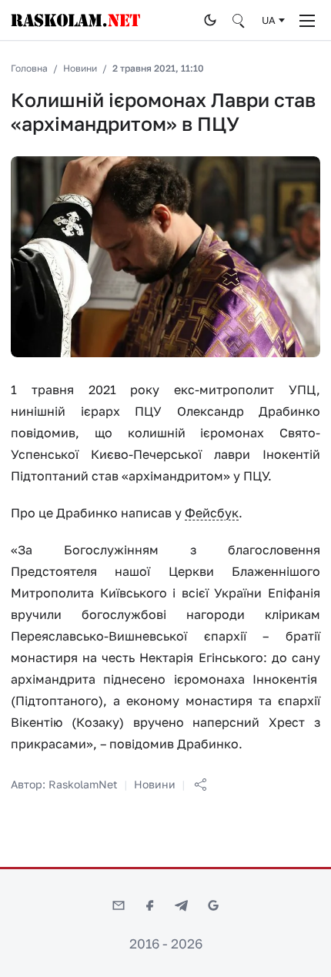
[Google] (213, 905)
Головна (29, 68)
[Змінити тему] (210, 20)
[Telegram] (182, 905)
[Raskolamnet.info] (102, 20)
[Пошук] (239, 20)
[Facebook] (150, 905)
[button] (200, 784)
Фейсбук (212, 512)
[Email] (118, 905)
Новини (80, 68)
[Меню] (307, 20)
